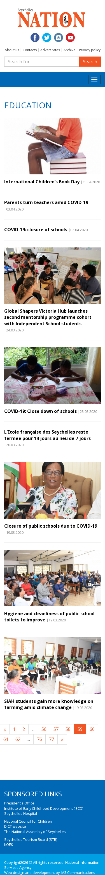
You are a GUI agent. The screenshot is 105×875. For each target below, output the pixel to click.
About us (12, 50)
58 (68, 729)
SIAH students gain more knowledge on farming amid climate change (48, 704)
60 (92, 729)
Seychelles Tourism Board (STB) (30, 839)
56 (43, 729)
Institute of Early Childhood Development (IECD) (43, 808)
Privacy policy (90, 50)
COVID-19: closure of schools (35, 229)
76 (39, 739)
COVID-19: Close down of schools (40, 411)
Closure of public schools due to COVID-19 (50, 526)
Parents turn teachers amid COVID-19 (46, 202)
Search (90, 62)
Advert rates (50, 50)
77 (51, 739)
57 (56, 729)
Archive (69, 50)
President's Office (19, 803)
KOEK (8, 844)
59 (80, 729)
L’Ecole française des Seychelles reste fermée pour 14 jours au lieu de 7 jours (47, 435)
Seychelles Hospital (20, 813)
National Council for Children (28, 821)
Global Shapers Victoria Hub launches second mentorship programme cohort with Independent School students (48, 317)
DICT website (15, 826)
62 (17, 739)
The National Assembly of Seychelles (35, 831)
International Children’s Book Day (42, 182)
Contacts (30, 50)
